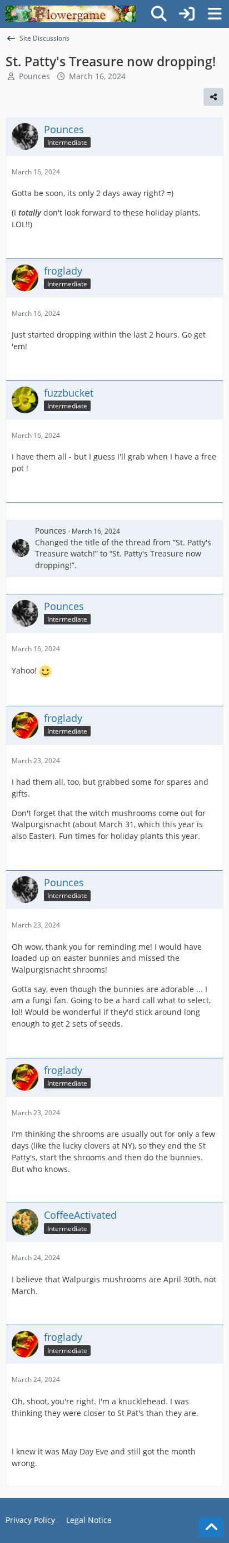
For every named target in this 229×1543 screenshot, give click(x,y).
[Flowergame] (70, 14)
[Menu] (214, 14)
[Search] (159, 14)
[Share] (213, 97)
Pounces (34, 76)
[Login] (187, 14)
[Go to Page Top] (211, 1527)
